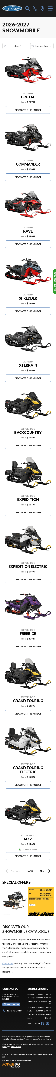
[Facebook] (43, 1023)
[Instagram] (47, 1023)
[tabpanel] (39, 1006)
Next (43, 871)
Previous (15, 871)
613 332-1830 (14, 1010)
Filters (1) (17, 45)
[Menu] (50, 8)
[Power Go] (28, 1065)
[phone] (35, 8)
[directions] (42, 8)
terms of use (16, 1046)
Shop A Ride (19, 1060)
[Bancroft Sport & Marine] (12, 8)
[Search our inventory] (27, 8)
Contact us (7, 963)
